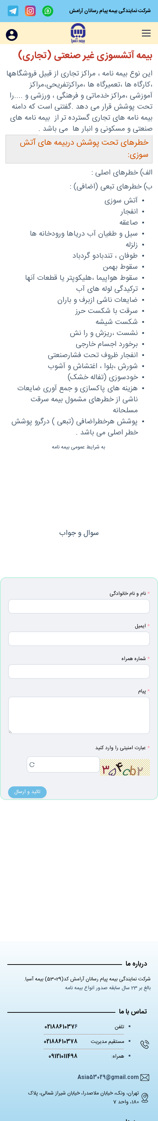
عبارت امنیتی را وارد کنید (120, 748)
